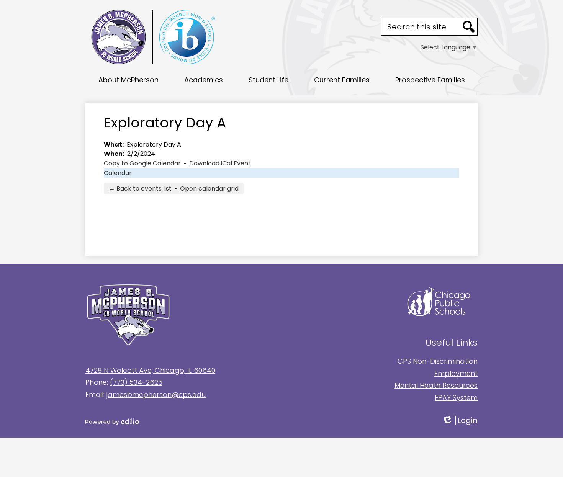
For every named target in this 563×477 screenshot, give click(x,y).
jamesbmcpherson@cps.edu (156, 394)
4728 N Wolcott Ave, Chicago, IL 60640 (150, 370)
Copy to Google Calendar (142, 163)
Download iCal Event (220, 163)
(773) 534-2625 (136, 382)
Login (465, 420)
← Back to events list (140, 188)
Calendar (118, 172)
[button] (128, 79)
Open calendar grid (209, 188)
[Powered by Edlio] (183, 421)
